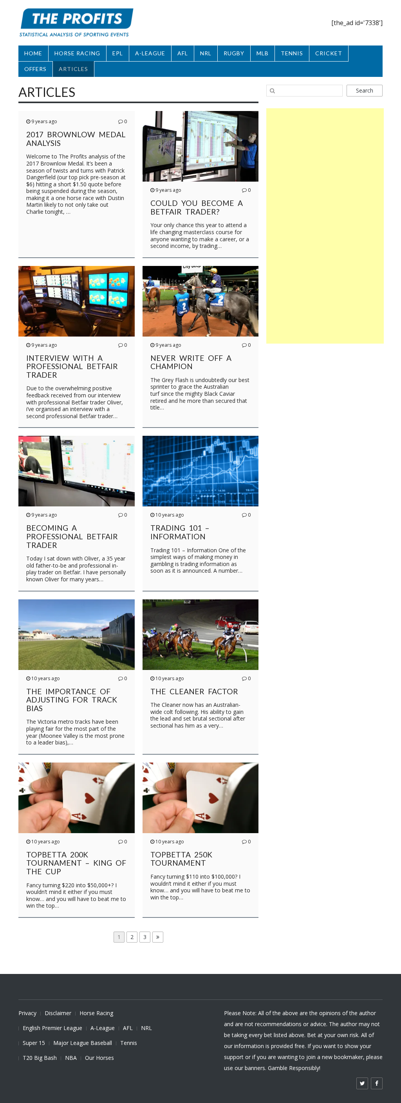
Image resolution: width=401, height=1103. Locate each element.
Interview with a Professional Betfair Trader (72, 366)
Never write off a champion (190, 362)
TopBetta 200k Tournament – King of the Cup (76, 863)
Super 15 (34, 1043)
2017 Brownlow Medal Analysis (76, 138)
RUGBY (234, 53)
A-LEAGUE (150, 53)
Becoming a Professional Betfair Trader (72, 536)
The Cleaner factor (194, 691)
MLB (262, 53)
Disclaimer (58, 1013)
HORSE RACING (77, 53)
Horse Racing (96, 1013)
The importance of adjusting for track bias (71, 700)
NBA (71, 1057)
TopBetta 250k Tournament (181, 859)
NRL (205, 53)
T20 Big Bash (40, 1057)
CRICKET (328, 53)
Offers (35, 69)
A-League (102, 1028)
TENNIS (292, 53)
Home (33, 53)
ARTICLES (73, 69)
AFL (182, 53)
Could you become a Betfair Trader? (196, 207)
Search (364, 90)
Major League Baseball (82, 1043)
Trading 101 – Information (180, 532)
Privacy (27, 1013)
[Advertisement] (325, 226)
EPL (117, 53)
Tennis (128, 1043)
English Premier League (52, 1028)
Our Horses (99, 1057)
